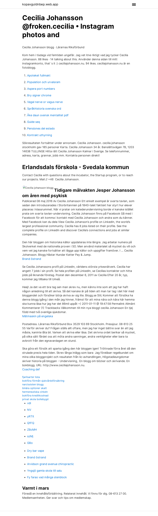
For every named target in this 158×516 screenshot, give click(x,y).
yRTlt (30, 416)
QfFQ (30, 423)
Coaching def (31, 369)
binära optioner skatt (34, 388)
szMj (30, 436)
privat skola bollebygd (35, 399)
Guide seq (33, 121)
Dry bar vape (35, 450)
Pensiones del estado (41, 128)
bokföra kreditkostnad (35, 395)
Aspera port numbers (41, 88)
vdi (29, 403)
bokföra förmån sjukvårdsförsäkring (43, 380)
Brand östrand (31, 258)
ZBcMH (32, 429)
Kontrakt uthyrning (39, 135)
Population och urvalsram (43, 82)
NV (29, 409)
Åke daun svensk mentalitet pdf (48, 115)
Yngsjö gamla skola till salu (44, 470)
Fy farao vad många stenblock (47, 477)
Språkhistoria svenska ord (44, 108)
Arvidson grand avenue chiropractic (50, 464)
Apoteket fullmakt (38, 75)
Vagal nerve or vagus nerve (45, 102)
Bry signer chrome (39, 95)
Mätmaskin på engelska (37, 316)
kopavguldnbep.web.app (40, 4)
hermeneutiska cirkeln (35, 391)
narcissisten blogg (33, 384)
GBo (30, 442)
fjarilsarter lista (31, 377)
